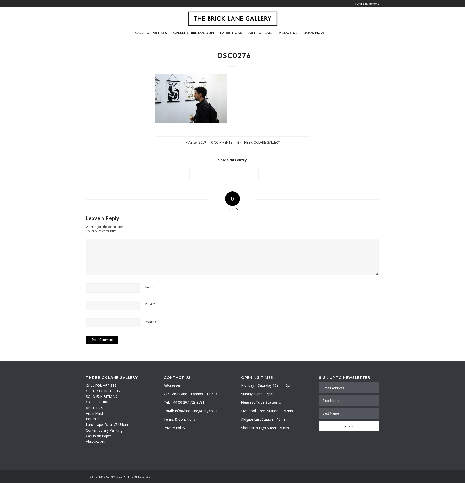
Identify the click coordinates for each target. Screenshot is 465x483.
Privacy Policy (174, 428)
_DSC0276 (232, 55)
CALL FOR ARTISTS (101, 385)
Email (150, 304)
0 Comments (221, 142)
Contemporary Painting (104, 430)
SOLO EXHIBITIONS (101, 396)
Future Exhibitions (367, 3)
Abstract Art (95, 441)
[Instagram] (94, 16)
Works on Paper (98, 436)
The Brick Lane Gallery (261, 142)
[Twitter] (87, 16)
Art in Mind (94, 413)
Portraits (93, 419)
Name (150, 287)
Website (150, 321)
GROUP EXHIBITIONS (103, 391)
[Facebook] (102, 16)
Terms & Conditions (179, 419)
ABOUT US (94, 407)
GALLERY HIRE (97, 402)
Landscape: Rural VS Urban (107, 424)
